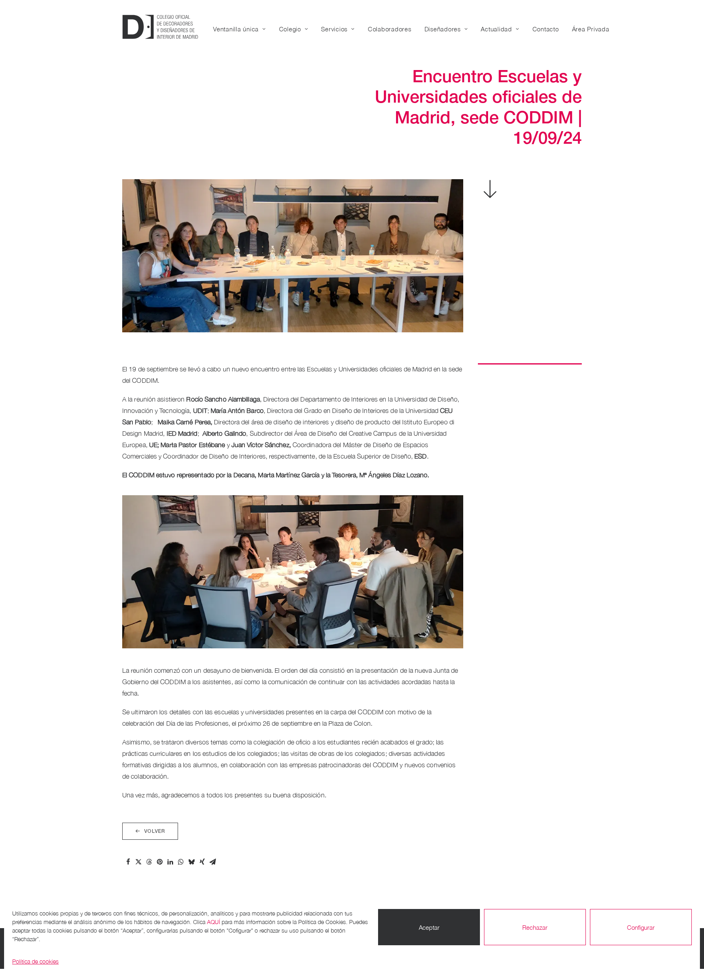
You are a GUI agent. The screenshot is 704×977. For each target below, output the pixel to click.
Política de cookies (35, 961)
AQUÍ (213, 921)
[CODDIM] (160, 27)
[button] (490, 195)
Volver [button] (154, 831)
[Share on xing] (202, 862)
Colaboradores (389, 29)
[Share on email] (213, 862)
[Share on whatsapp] (181, 862)
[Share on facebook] (128, 862)
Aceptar (429, 927)
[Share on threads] (149, 862)
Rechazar (535, 927)
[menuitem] (242, 29)
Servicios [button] (334, 29)
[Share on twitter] (138, 862)
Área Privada (590, 29)
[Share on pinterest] (160, 862)
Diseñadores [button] (443, 29)
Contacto (545, 29)
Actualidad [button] (496, 29)
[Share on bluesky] (191, 862)
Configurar (641, 927)
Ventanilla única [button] (236, 29)
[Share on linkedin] (170, 862)
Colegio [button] (290, 29)
